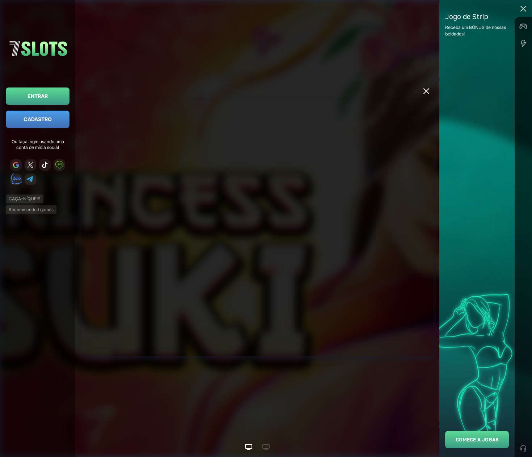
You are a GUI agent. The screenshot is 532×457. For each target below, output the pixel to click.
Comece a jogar (477, 439)
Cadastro (38, 119)
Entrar (38, 96)
